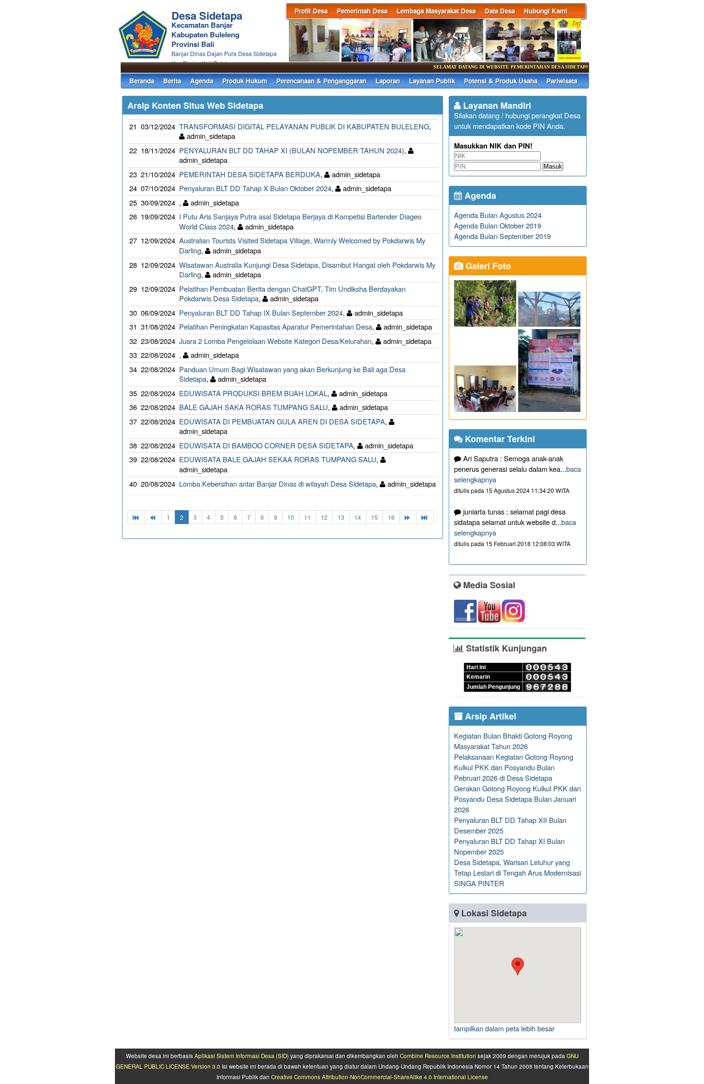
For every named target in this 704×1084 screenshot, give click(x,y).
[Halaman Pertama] (136, 517)
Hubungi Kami (546, 10)
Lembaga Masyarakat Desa (436, 10)
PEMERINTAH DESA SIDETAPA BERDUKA (249, 174)
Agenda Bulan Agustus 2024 (498, 215)
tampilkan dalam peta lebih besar (504, 1028)
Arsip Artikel (489, 716)
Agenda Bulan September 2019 (502, 236)
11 (307, 517)
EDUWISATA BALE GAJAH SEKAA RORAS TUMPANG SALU (277, 459)
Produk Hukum (244, 80)
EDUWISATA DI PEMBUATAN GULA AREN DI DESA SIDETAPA (282, 421)
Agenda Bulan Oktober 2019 (497, 225)
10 (290, 517)
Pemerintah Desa (362, 10)
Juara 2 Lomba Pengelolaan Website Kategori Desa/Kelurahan (275, 341)
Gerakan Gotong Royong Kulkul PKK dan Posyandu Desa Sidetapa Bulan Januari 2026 (517, 798)
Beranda (141, 80)
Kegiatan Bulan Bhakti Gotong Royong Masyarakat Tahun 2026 (513, 740)
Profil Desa (311, 10)
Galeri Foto (487, 266)
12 (324, 517)
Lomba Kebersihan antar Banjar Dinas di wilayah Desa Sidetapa (277, 484)
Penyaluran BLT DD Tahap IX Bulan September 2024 (261, 313)
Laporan (387, 80)
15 (374, 517)
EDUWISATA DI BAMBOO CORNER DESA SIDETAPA (266, 445)
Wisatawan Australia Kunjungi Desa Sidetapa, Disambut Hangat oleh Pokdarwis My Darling (307, 270)
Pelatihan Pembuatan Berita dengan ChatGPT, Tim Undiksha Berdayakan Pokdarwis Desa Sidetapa (292, 294)
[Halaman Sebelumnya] (153, 517)
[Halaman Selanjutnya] (408, 517)
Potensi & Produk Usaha (500, 80)
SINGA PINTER (479, 883)
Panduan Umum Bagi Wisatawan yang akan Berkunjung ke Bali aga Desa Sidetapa (292, 374)
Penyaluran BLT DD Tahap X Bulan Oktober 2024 (255, 188)
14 (357, 517)
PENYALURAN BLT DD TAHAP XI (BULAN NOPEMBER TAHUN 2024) (291, 150)
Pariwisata (561, 80)
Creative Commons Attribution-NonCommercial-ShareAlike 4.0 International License (379, 1077)
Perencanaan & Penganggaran (321, 80)
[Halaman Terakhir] (425, 517)
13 (341, 517)
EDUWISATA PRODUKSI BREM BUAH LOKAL (253, 393)
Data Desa (500, 10)
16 (391, 517)
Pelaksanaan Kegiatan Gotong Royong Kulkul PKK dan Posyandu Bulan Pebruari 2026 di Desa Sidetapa (513, 767)
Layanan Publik (432, 80)
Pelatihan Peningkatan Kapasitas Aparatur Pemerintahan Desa (275, 326)
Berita (172, 80)
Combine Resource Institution (438, 1056)
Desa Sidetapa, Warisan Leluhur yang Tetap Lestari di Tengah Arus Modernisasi (517, 867)
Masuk (553, 166)
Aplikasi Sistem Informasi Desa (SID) (241, 1056)
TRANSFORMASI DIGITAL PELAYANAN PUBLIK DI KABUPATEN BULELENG (304, 126)
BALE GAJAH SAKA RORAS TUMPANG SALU (253, 407)
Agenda (201, 80)
